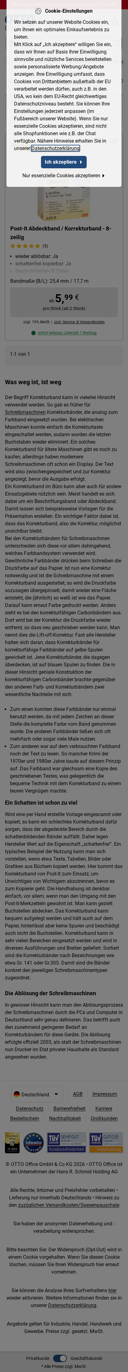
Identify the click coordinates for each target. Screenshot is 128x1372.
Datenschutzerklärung (55, 148)
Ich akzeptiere (61, 162)
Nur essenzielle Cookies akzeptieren (61, 175)
